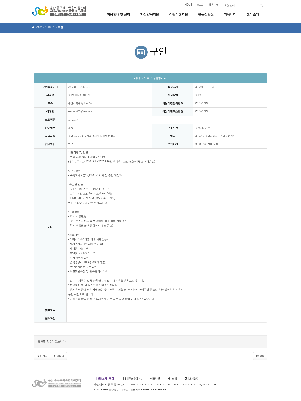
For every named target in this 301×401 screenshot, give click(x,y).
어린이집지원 (178, 14)
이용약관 (155, 378)
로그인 (200, 4)
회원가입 (213, 4)
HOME (188, 4)
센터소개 (253, 14)
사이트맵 (172, 378)
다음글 (60, 355)
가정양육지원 (149, 14)
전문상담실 (206, 14)
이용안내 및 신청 (118, 14)
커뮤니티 (230, 14)
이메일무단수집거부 (132, 378)
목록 (262, 355)
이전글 (44, 355)
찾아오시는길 (191, 378)
